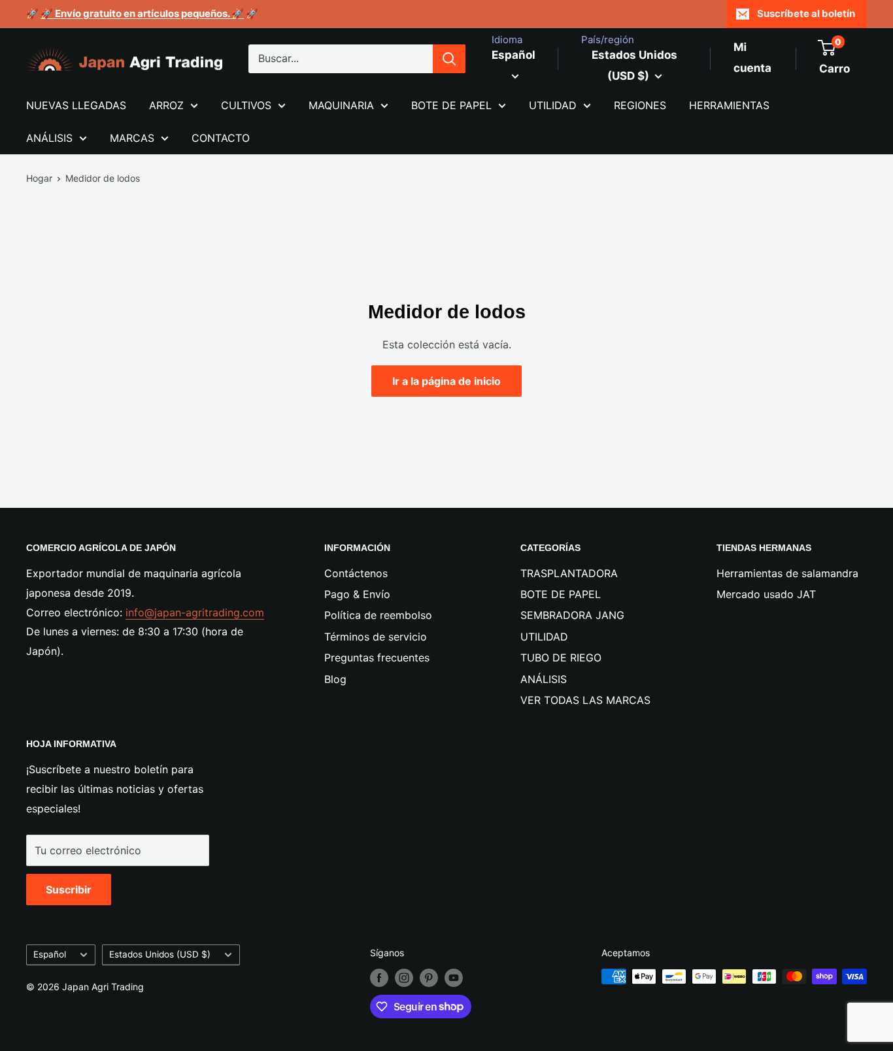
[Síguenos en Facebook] (379, 978)
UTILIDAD (553, 105)
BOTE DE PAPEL (451, 105)
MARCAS (132, 137)
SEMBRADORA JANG (572, 615)
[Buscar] (449, 58)
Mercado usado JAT (766, 594)
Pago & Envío (357, 594)
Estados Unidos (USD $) (160, 954)
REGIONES (640, 105)
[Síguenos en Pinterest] (429, 978)
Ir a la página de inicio (446, 381)
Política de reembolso (378, 615)
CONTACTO (221, 137)
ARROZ (166, 105)
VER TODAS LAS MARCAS (585, 700)
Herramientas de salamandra (787, 573)
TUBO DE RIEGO (560, 657)
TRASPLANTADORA (569, 573)
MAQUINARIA (341, 105)
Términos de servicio (375, 636)
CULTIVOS (246, 105)
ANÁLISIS (49, 137)
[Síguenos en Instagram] (404, 978)
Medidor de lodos (102, 178)
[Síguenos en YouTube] (454, 978)
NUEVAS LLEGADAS (76, 105)
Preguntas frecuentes (377, 657)
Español (49, 954)
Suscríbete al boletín (806, 13)
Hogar (39, 178)
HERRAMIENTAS (729, 105)
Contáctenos (356, 573)
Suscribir (69, 889)
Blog (335, 679)
